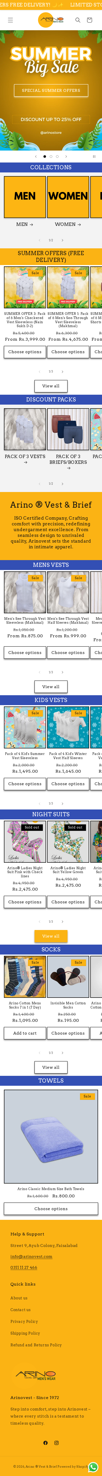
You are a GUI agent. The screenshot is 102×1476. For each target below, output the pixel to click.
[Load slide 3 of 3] (57, 156)
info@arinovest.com (31, 1256)
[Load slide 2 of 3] (51, 156)
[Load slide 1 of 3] (45, 156)
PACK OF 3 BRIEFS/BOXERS (68, 459)
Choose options (25, 352)
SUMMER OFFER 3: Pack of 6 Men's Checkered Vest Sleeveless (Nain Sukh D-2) (25, 320)
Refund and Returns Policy (36, 1345)
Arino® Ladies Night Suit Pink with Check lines (25, 872)
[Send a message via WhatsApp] (93, 1467)
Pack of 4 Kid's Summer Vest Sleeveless (25, 756)
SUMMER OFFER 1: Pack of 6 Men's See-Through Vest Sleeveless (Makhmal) (68, 320)
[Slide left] (39, 240)
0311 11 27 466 (23, 1267)
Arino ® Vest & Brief (41, 1466)
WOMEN (65, 224)
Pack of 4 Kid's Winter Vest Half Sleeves (68, 756)
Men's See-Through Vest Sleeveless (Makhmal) (25, 621)
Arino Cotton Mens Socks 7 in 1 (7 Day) (25, 1005)
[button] (10, 20)
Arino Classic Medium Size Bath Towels (51, 1189)
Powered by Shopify (73, 1466)
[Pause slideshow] (96, 156)
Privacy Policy (24, 1321)
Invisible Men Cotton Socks (68, 1005)
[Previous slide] (36, 156)
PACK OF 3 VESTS (25, 456)
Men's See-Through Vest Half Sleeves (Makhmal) (68, 621)
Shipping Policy (25, 1333)
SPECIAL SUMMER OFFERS (51, 90)
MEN (22, 224)
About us (19, 1298)
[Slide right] (62, 240)
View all (51, 386)
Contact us (20, 1310)
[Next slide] (66, 156)
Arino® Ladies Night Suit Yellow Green (68, 870)
